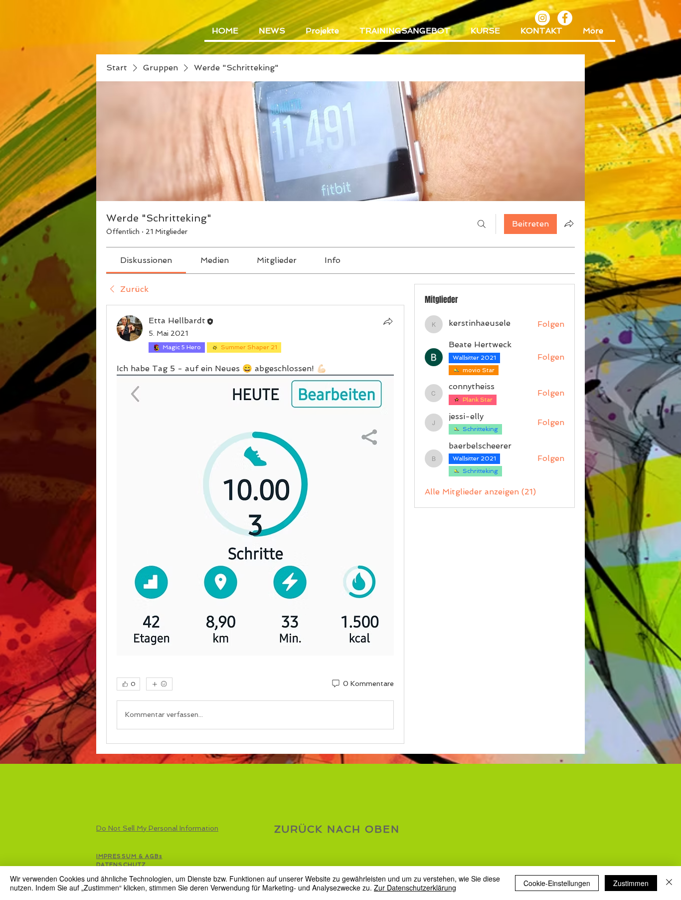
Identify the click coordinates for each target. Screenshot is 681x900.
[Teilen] (388, 321)
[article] (255, 524)
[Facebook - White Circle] (564, 17)
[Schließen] (669, 883)
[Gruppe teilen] (569, 223)
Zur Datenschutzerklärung (415, 888)
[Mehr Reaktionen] (159, 683)
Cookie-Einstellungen (556, 883)
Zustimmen (631, 883)
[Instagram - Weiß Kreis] (542, 17)
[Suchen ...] (482, 224)
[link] (146, 260)
